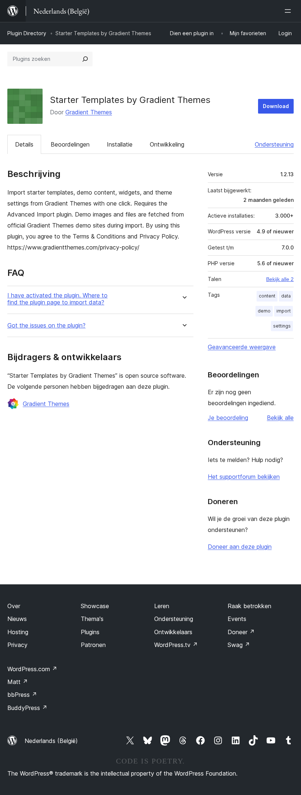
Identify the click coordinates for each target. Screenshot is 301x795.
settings (282, 326)
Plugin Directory (26, 33)
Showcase (95, 606)
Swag (239, 644)
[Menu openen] (289, 11)
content (267, 296)
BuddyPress (27, 707)
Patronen (93, 644)
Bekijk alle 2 (280, 279)
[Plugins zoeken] (85, 59)
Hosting (17, 632)
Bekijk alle (280, 417)
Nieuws (17, 618)
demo (264, 311)
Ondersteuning (274, 144)
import (283, 311)
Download (276, 106)
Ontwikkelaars (173, 632)
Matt (17, 681)
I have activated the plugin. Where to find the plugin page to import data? (57, 299)
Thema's (92, 618)
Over (13, 606)
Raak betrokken (249, 606)
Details (24, 144)
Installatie (120, 144)
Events (237, 618)
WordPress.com (32, 669)
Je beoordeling (228, 417)
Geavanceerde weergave (242, 347)
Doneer (241, 632)
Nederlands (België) (51, 740)
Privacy (17, 644)
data (286, 296)
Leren (161, 606)
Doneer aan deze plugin (240, 546)
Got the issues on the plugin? (46, 325)
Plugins (90, 632)
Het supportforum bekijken (244, 476)
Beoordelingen (70, 144)
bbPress (22, 694)
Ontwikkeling (167, 144)
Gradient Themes (88, 112)
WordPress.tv (176, 644)
